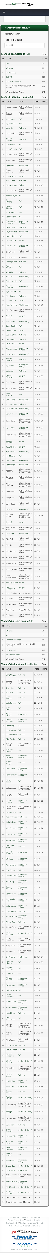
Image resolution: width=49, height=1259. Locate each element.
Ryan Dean (10, 366)
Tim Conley (10, 322)
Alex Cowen (10, 296)
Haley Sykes (10, 769)
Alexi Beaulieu (11, 1187)
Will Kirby (9, 272)
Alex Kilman (10, 181)
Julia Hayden (11, 906)
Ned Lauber (10, 339)
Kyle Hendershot (10, 588)
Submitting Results (32, 1220)
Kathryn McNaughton (11, 675)
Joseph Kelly (11, 217)
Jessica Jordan (9, 1112)
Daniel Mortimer (9, 267)
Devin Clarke (10, 534)
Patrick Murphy (11, 281)
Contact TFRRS (12, 1223)
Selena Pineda (11, 917)
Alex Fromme (11, 828)
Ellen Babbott (11, 1002)
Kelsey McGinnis (9, 859)
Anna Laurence (9, 756)
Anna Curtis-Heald (10, 900)
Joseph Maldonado (10, 442)
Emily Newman (9, 708)
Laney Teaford (11, 735)
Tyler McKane (11, 447)
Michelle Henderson (10, 1055)
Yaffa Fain (10, 1086)
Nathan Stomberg (9, 207)
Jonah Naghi (10, 465)
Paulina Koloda (9, 1098)
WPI (7, 64)
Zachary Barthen (9, 522)
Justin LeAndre (11, 335)
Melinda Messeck (9, 979)
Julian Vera (10, 371)
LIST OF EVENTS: (13, 40)
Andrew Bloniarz (9, 139)
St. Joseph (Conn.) (13, 655)
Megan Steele (11, 922)
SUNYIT (9, 77)
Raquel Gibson (11, 1050)
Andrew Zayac (11, 196)
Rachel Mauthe (9, 1061)
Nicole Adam (11, 865)
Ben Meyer (10, 509)
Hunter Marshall (9, 376)
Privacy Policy (13, 1217)
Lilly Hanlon (10, 1081)
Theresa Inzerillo (9, 1154)
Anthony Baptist (12, 583)
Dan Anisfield (11, 460)
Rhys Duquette (11, 232)
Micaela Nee (10, 1161)
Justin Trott (10, 145)
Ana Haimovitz (11, 1182)
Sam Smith (10, 354)
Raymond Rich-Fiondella (11, 222)
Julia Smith (10, 974)
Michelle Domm (9, 1075)
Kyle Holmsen (11, 428)
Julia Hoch (10, 1125)
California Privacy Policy (30, 1217)
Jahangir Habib (11, 262)
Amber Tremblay (9, 1130)
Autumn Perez (11, 817)
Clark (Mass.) (11, 73)
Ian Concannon (11, 404)
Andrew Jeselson (9, 316)
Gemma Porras (9, 1092)
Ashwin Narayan (9, 359)
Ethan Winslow (11, 409)
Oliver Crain (10, 344)
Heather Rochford (9, 720)
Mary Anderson (9, 933)
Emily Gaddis (11, 911)
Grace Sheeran (9, 888)
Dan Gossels (11, 246)
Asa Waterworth (10, 985)
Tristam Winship (9, 201)
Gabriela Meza (11, 990)
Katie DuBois (11, 840)
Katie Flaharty (11, 1013)
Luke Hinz (9, 128)
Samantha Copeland (10, 1192)
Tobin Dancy (10, 212)
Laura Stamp (11, 730)
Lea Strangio (10, 726)
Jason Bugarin (11, 149)
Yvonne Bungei (9, 762)
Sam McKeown (12, 414)
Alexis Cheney (11, 1008)
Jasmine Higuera (9, 962)
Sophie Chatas (11, 1045)
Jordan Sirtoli (11, 176)
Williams (9, 68)
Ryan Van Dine (11, 305)
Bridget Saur (10, 1166)
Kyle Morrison (11, 292)
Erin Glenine (10, 957)
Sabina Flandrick (9, 801)
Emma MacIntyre (9, 995)
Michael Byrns (11, 185)
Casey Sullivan (11, 875)
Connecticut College (13, 81)
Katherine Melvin (9, 1142)
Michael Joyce (11, 349)
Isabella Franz (11, 822)
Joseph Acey (11, 300)
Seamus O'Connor (9, 286)
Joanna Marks (11, 894)
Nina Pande (10, 739)
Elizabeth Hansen (9, 750)
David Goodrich (11, 326)
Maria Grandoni (9, 781)
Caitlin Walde (11, 812)
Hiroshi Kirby (10, 227)
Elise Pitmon (10, 870)
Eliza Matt (9, 692)
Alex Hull (9, 277)
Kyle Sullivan (10, 451)
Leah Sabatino (11, 775)
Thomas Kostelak (9, 394)
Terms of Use (13, 1220)
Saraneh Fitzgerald (9, 853)
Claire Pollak (10, 1170)
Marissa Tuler (11, 1136)
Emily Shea (10, 688)
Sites (22, 1220)
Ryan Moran (10, 124)
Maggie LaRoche (9, 968)
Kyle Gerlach (10, 236)
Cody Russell (11, 241)
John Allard (10, 166)
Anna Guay (10, 882)
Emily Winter (10, 834)
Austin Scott (10, 119)
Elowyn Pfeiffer (8, 698)
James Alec (10, 400)
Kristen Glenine (9, 714)
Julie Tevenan (11, 703)
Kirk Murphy (10, 456)
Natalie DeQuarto (9, 1148)
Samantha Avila (10, 846)
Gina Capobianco (10, 1018)
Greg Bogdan (11, 330)
